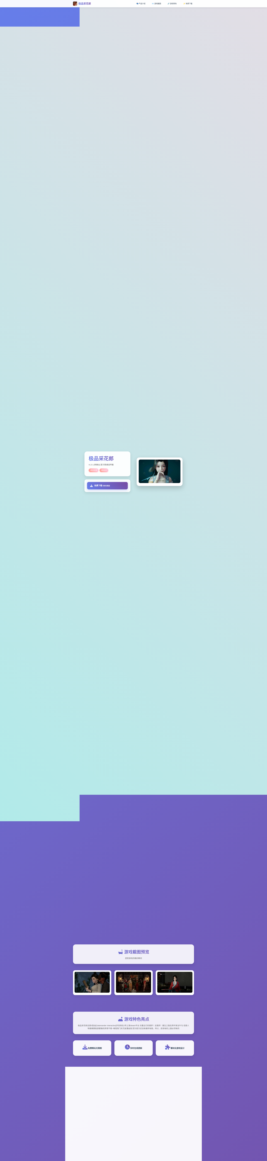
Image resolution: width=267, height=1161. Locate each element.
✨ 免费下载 (187, 3)
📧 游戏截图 (156, 3)
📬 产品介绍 (140, 3)
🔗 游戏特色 (172, 3)
